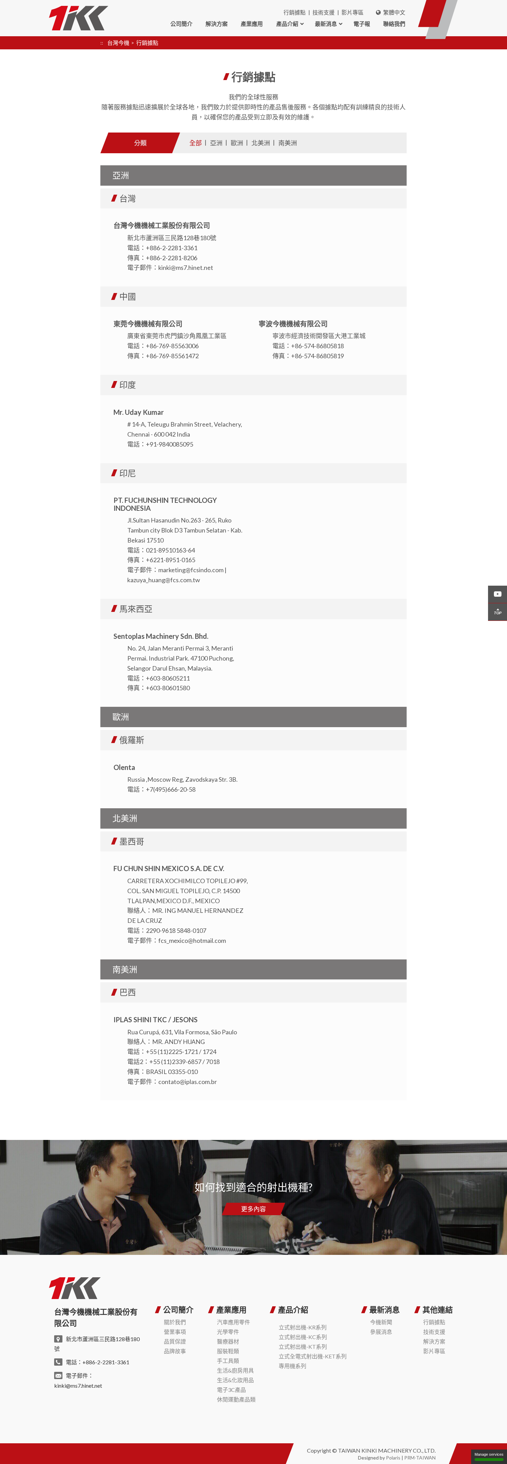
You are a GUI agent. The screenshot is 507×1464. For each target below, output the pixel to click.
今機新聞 (381, 1322)
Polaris (393, 1458)
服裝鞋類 (228, 1351)
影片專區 (352, 12)
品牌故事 (175, 1351)
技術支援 (323, 12)
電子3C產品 (231, 1389)
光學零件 (228, 1331)
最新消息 (326, 24)
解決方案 (217, 24)
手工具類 (228, 1360)
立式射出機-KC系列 (303, 1337)
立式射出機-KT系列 (303, 1346)
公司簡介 (181, 24)
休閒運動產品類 (236, 1399)
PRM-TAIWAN (420, 1458)
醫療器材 (228, 1341)
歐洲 (237, 143)
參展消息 (381, 1331)
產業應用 (252, 24)
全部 (195, 143)
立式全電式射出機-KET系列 (313, 1356)
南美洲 (287, 143)
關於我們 (175, 1322)
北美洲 (260, 143)
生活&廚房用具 (235, 1370)
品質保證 (175, 1341)
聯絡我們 (394, 24)
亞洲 (216, 143)
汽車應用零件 (233, 1322)
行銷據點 (295, 12)
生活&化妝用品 (235, 1380)
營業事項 (175, 1331)
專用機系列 (292, 1366)
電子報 (362, 24)
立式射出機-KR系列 (303, 1327)
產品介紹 (287, 24)
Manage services (489, 1454)
